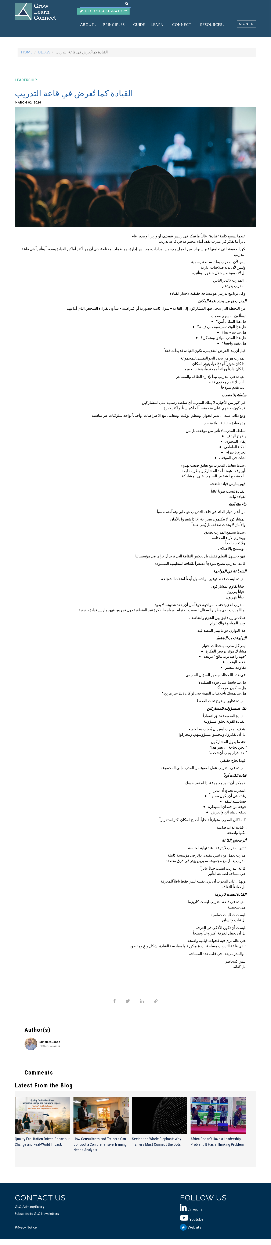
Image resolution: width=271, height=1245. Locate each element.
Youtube (196, 1219)
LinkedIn (194, 1209)
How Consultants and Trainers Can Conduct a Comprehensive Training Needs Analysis (100, 1144)
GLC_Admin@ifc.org (29, 1206)
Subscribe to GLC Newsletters (37, 1213)
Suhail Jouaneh (49, 1041)
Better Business (49, 1046)
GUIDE (131, 24)
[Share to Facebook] (114, 1001)
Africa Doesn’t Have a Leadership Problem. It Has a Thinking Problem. (218, 1142)
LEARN (146, 24)
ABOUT (86, 24)
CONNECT (166, 24)
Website (194, 1227)
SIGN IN (246, 24)
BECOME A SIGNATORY (105, 11)
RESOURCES (192, 24)
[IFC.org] (183, 1227)
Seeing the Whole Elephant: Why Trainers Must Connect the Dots (156, 1142)
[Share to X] (128, 1001)
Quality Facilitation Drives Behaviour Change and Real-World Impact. (42, 1142)
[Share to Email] (156, 1001)
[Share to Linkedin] (142, 1001)
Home (27, 52)
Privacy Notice (26, 1227)
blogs (44, 52)
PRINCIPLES (109, 24)
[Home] (35, 11)
